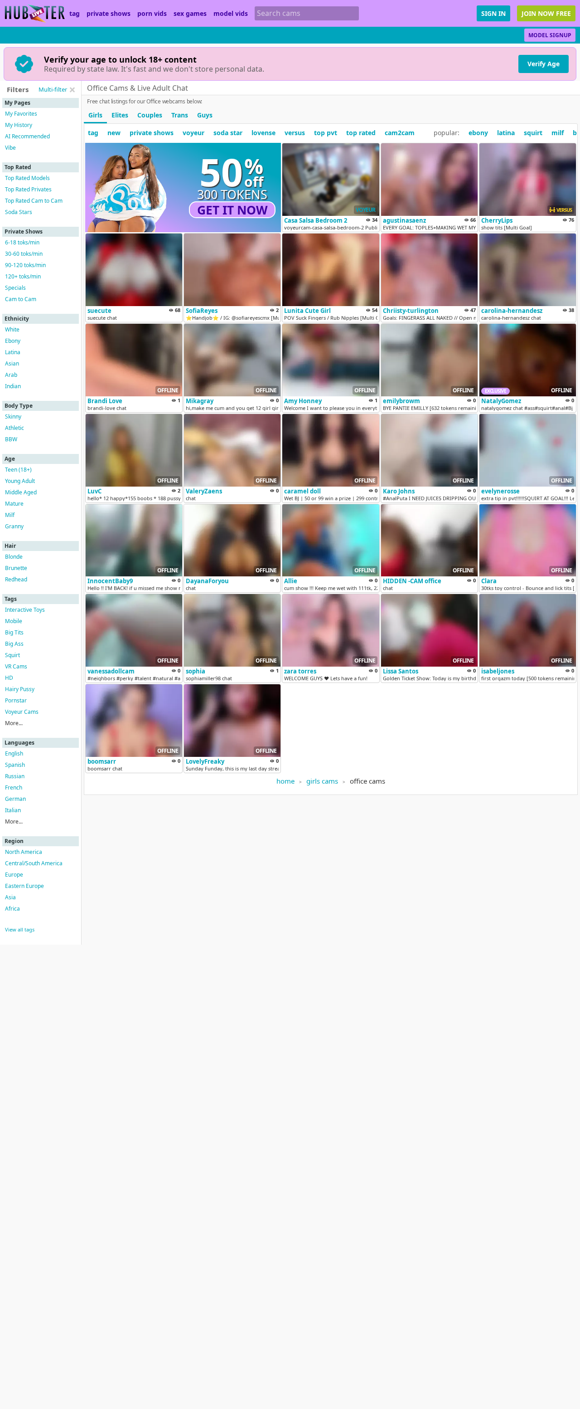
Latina (12, 352)
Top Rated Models (27, 178)
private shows (108, 14)
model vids (230, 14)
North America (23, 852)
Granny (14, 526)
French (13, 787)
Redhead (16, 579)
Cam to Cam (20, 299)
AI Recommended (27, 136)
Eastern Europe (24, 886)
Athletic (14, 428)
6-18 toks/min (22, 242)
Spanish (15, 765)
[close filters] (72, 90)
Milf (9, 515)
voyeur (193, 132)
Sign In (493, 13)
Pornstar (16, 700)
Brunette (16, 568)
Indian (13, 386)
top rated (361, 132)
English (14, 753)
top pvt (325, 132)
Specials (15, 288)
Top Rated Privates (28, 189)
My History (18, 125)
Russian (14, 776)
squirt (533, 132)
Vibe (10, 147)
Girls (95, 115)
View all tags (19, 929)
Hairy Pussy (19, 689)
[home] (35, 13)
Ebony (12, 341)
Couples (149, 115)
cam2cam (400, 132)
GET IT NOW (232, 210)
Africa (12, 908)
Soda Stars (18, 212)
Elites (119, 115)
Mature (14, 503)
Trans (179, 115)
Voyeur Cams (22, 712)
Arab (11, 375)
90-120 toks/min (25, 265)
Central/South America (34, 863)
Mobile (13, 621)
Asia (10, 897)
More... (14, 723)
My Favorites (21, 113)
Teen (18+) (18, 469)
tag (74, 14)
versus (295, 132)
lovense (263, 132)
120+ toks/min (23, 276)
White (12, 329)
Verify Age (543, 63)
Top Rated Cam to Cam (34, 201)
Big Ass (14, 644)
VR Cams (16, 666)
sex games (190, 14)
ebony (478, 132)
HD (9, 678)
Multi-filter (53, 89)
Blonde (14, 557)
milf (557, 132)
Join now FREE (546, 13)
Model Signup (549, 35)
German (15, 799)
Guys (205, 115)
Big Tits (14, 632)
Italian (13, 810)
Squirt (12, 655)
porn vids (152, 14)
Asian (12, 363)
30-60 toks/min (24, 254)
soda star (227, 132)
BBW (11, 439)
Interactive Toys (25, 610)
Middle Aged (21, 492)
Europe (14, 874)
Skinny (13, 416)
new (114, 132)
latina (506, 132)
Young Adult (20, 481)
